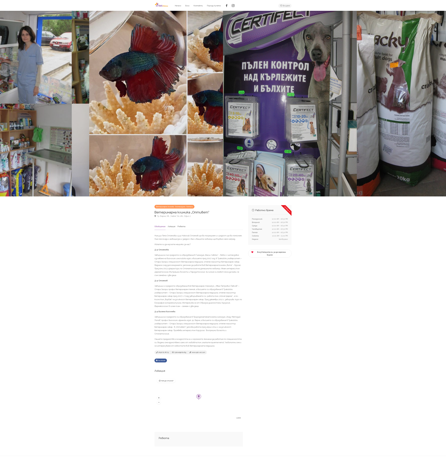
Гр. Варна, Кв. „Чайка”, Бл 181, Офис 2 (174, 216)
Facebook (161, 360)
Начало (178, 6)
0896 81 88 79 (163, 352)
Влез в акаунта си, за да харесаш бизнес (271, 253)
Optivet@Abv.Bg (180, 352)
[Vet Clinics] (161, 4)
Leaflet (238, 418)
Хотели (189, 207)
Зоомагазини (180, 207)
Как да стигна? (167, 381)
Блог (187, 6)
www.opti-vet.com (198, 352)
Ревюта (181, 226)
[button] (159, 398)
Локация (171, 226)
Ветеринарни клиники (165, 207)
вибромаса (182, 334)
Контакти (198, 6)
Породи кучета (214, 6)
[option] (290, 103)
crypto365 (203, 306)
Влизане (286, 6)
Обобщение (160, 226)
